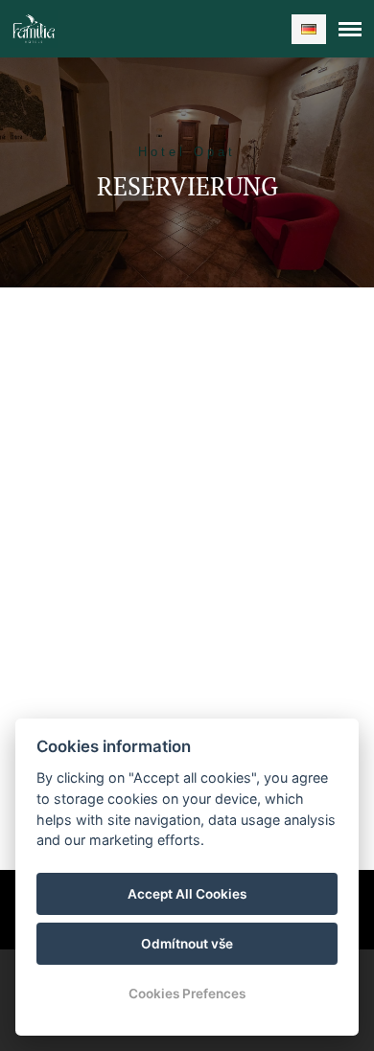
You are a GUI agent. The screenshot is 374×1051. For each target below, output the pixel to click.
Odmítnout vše (187, 943)
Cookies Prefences (187, 993)
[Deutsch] (309, 29)
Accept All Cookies (187, 894)
